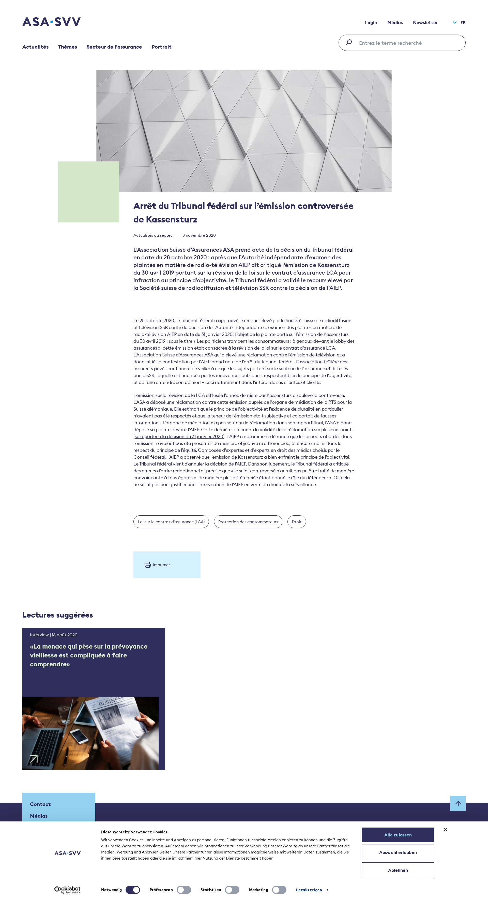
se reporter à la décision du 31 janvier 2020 (179, 436)
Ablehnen (398, 870)
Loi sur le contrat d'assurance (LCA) (171, 521)
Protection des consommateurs (248, 521)
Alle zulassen (398, 835)
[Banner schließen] (445, 829)
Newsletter (425, 22)
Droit (297, 521)
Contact (40, 804)
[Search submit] (350, 42)
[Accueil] (60, 22)
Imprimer (161, 564)
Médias (395, 22)
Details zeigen (309, 890)
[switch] (184, 890)
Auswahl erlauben (398, 852)
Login (371, 22)
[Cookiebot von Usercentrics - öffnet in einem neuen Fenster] (67, 890)
